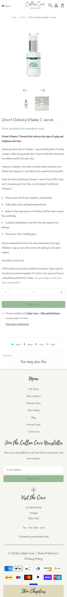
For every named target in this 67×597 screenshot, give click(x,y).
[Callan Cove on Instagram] (33, 490)
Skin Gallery (33, 410)
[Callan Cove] (35, 6)
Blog (33, 417)
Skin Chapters (33, 396)
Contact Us (33, 431)
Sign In (33, 304)
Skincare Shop (33, 403)
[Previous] (24, 90)
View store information (17, 324)
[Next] (42, 90)
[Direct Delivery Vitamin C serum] (33, 55)
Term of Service (47, 553)
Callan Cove (27, 553)
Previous (7, 355)
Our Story (34, 389)
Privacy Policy (33, 559)
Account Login (34, 424)
